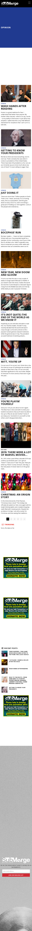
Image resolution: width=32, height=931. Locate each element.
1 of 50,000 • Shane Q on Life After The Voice (18, 660)
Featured (4, 449)
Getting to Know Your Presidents (17, 688)
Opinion (3, 103)
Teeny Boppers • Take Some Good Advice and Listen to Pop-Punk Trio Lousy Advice (19, 653)
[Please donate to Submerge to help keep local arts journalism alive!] (16, 568)
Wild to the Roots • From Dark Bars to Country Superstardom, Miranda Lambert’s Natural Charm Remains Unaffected (18, 680)
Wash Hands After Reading (18, 668)
